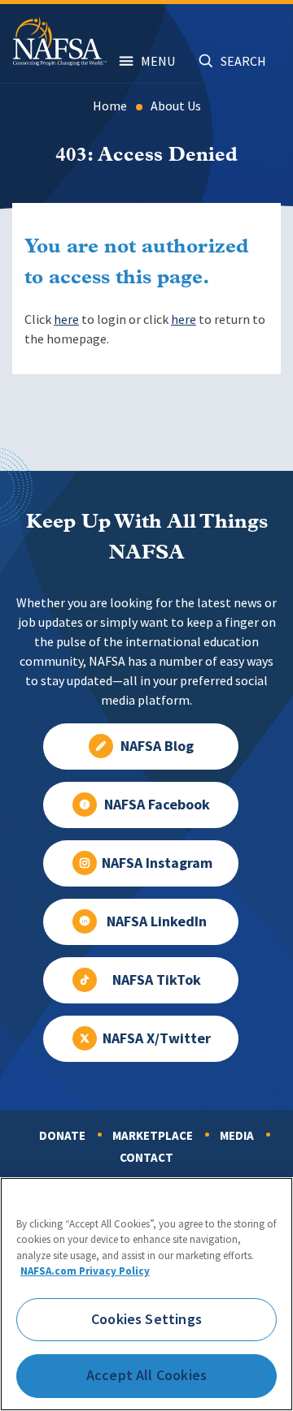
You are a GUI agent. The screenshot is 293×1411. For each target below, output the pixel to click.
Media (237, 1136)
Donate (62, 1136)
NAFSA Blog (157, 746)
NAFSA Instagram (157, 863)
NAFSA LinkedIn (157, 921)
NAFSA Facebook (157, 804)
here (66, 319)
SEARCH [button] (243, 61)
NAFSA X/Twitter (157, 1038)
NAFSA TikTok (156, 980)
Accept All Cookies (146, 1375)
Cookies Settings (146, 1319)
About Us (176, 105)
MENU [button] (158, 61)
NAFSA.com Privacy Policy (85, 1271)
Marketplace (152, 1136)
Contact (146, 1158)
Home (110, 105)
